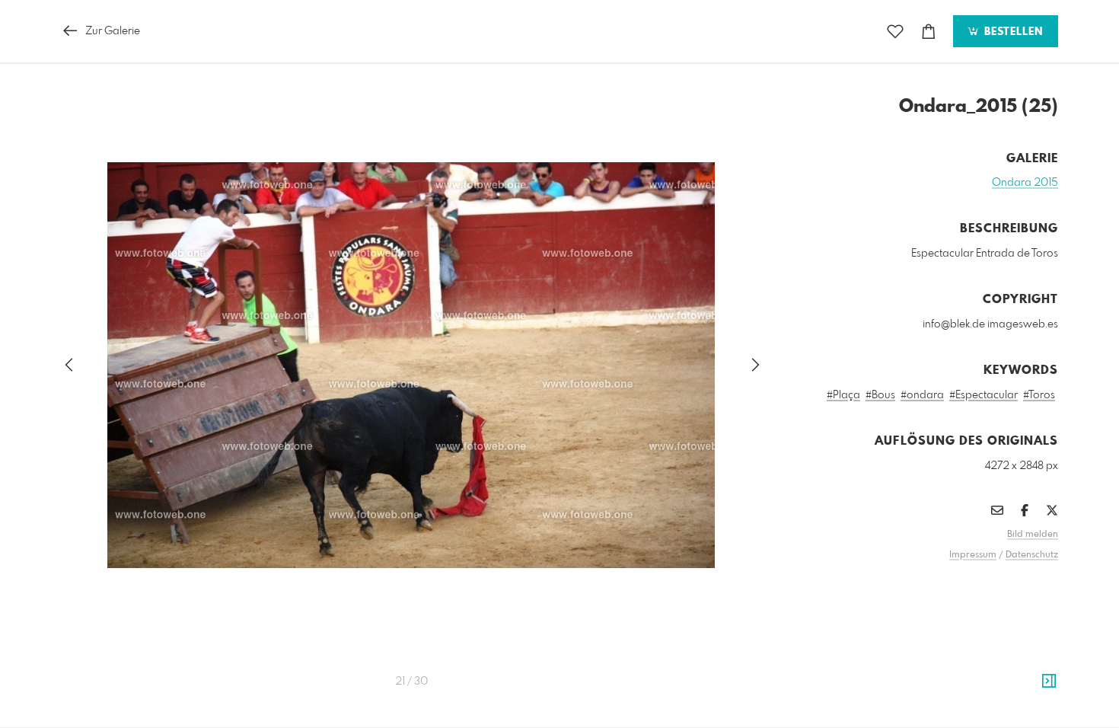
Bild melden (1032, 534)
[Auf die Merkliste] (895, 31)
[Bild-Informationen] (1049, 681)
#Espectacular (983, 395)
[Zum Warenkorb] (929, 31)
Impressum (972, 555)
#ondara (922, 395)
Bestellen (1011, 32)
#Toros (1039, 395)
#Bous (880, 395)
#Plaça (843, 395)
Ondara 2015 (1025, 182)
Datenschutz (1032, 555)
